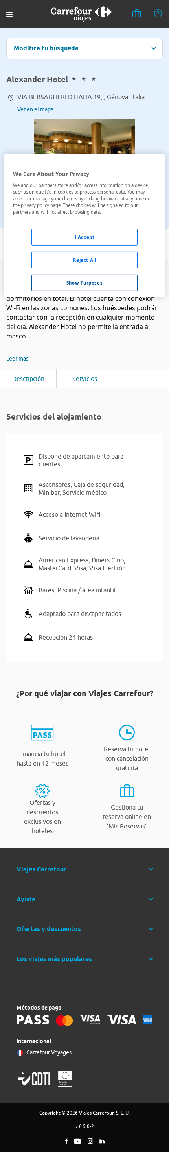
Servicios (84, 378)
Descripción (28, 378)
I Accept (85, 237)
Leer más (17, 358)
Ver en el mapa (35, 109)
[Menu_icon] (9, 14)
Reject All (84, 260)
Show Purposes (84, 283)
